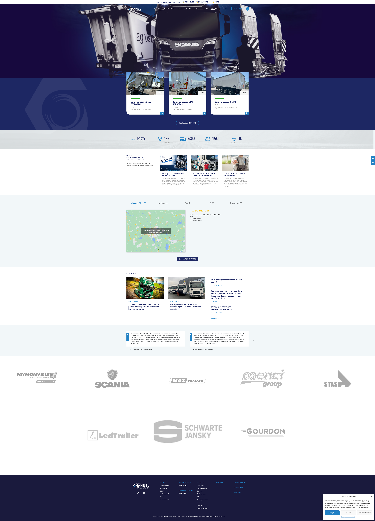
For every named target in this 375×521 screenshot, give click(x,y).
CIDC (161, 497)
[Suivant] (253, 340)
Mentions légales (180, 516)
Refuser (348, 513)
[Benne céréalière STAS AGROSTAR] (188, 93)
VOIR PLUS (215, 319)
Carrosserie (200, 505)
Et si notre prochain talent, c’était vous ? (226, 280)
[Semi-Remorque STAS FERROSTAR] (145, 93)
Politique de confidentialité (348, 517)
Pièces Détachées (202, 508)
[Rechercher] (247, 9)
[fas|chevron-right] (221, 319)
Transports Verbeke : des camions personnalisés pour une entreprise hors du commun (143, 306)
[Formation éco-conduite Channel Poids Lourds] (204, 156)
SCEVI (162, 491)
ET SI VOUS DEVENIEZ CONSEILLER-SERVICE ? (221, 308)
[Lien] (188, 2)
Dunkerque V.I (164, 500)
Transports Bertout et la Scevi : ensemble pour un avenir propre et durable (185, 306)
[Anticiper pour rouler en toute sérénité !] (173, 156)
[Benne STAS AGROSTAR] (230, 93)
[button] (371, 496)
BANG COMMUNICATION (219, 516)
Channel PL (163, 488)
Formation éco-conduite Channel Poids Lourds (204, 174)
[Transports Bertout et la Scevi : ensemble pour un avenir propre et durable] (186, 277)
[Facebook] (138, 493)
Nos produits (183, 485)
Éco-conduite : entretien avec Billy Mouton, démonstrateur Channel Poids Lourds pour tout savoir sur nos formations (226, 295)
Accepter (332, 513)
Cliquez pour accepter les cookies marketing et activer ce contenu (156, 231)
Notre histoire (164, 485)
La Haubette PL (165, 494)
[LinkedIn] (144, 493)
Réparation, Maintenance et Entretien (202, 488)
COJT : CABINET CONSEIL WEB (205, 516)
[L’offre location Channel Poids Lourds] (235, 156)
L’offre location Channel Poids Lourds (234, 174)
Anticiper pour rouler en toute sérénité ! (173, 174)
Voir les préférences (364, 513)
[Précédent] (122, 340)
